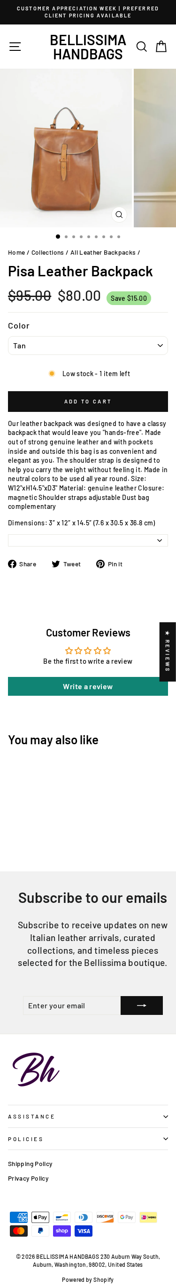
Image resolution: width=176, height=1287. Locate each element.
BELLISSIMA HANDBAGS (88, 46)
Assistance (31, 1116)
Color (19, 325)
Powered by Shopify (88, 1279)
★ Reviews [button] (168, 652)
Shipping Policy (30, 1163)
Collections (47, 252)
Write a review (88, 686)
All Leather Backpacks (103, 252)
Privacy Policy (28, 1178)
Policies (26, 1138)
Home (16, 252)
